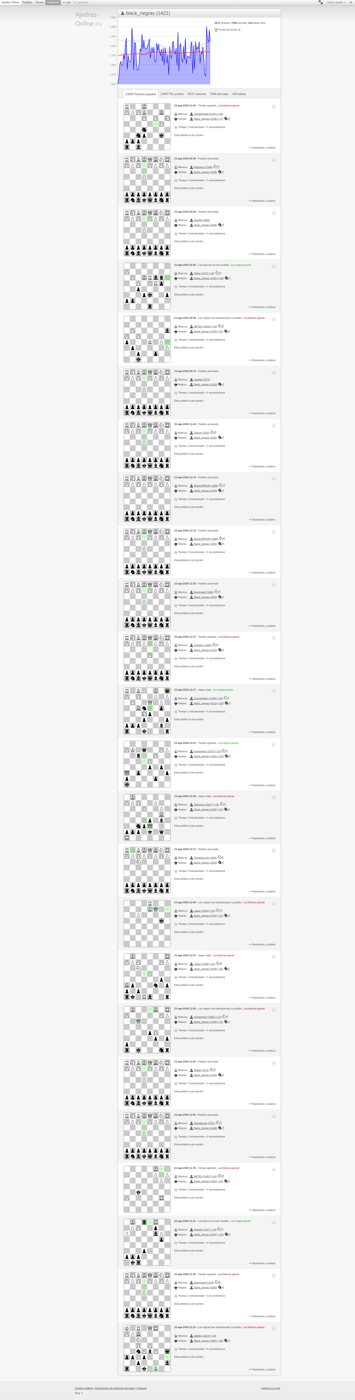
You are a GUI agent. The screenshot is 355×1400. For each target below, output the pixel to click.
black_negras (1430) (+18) (209, 278)
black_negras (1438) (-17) (208, 119)
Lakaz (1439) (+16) (204, 964)
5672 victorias (197, 94)
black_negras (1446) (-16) (208, 969)
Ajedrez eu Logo (271, 1388)
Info (68, 2)
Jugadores (53, 2)
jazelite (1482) (202, 220)
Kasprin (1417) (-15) (205, 1229)
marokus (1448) (203, 645)
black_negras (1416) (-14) (208, 915)
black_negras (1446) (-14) (208, 1022)
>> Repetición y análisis (262, 147)
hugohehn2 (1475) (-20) (207, 751)
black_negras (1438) (205, 172)
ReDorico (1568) (203, 167)
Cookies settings (84, 1388)
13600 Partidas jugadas (140, 94)
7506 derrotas (219, 94)
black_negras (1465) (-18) (208, 1340)
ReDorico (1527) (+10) (206, 804)
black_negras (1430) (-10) (208, 331)
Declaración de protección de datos (115, 1388)
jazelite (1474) (202, 379)
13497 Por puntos (172, 94)
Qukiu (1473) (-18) (204, 273)
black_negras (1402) (205, 862)
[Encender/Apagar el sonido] (351, 2)
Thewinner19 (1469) (205, 857)
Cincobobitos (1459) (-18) (208, 698)
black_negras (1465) (205, 1287)
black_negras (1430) (205, 384)
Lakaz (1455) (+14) (204, 910)
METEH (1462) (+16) (205, 1176)
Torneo (40, 2)
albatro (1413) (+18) (205, 1335)
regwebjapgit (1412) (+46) (208, 114)
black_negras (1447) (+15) (209, 1234)
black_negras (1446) (205, 1075)
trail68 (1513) (201, 1070)
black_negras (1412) (205, 650)
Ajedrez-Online (10, 2)
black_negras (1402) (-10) (208, 809)
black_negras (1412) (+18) (209, 703)
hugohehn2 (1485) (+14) (207, 1017)
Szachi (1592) (202, 432)
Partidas (27, 2)
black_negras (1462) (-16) (208, 1181)
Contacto (142, 1388)
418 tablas (239, 94)
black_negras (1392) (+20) (209, 756)
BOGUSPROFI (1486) (206, 485)
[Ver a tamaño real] (147, 127)
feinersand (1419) (204, 1282)
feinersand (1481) (204, 592)
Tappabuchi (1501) (204, 1123)
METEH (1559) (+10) (205, 326)
